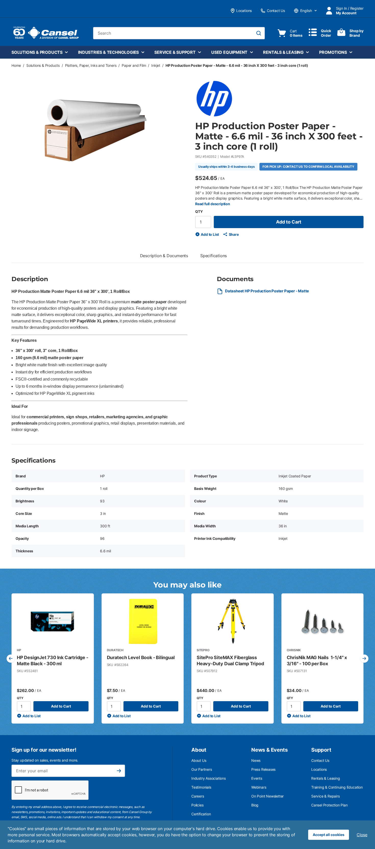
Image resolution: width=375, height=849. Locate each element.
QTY (199, 211)
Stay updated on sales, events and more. (44, 760)
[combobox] (179, 33)
